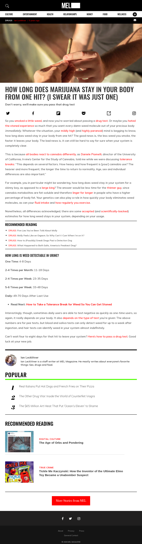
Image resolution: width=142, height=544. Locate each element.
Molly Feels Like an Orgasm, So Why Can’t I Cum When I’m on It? (46, 235)
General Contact (71, 535)
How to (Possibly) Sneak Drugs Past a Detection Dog (40, 240)
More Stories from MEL (71, 500)
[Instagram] (134, 113)
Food (105, 14)
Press (81, 531)
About (60, 531)
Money (90, 14)
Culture (9, 14)
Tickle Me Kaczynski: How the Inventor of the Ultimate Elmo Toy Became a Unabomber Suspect (81, 473)
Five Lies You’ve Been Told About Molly (32, 230)
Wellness (121, 14)
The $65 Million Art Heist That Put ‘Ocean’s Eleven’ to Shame (58, 406)
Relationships (70, 14)
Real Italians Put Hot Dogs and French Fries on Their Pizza (56, 386)
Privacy (71, 531)
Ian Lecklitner (20, 20)
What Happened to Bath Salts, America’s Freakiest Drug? (42, 245)
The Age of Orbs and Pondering (61, 442)
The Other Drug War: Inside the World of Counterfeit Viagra (57, 396)
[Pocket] (83, 113)
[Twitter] (8, 113)
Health (50, 14)
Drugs (8, 20)
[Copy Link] (109, 113)
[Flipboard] (58, 113)
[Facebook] (33, 113)
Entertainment (30, 14)
